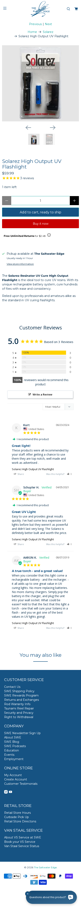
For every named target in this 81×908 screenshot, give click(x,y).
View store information (20, 263)
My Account (13, 775)
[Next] (53, 127)
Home (32, 31)
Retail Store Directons (20, 821)
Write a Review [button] (42, 394)
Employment (13, 759)
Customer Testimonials (20, 784)
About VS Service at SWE (22, 837)
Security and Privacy (18, 713)
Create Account (15, 779)
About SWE (12, 737)
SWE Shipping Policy (19, 691)
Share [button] (20, 474)
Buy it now (40, 224)
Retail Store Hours (17, 813)
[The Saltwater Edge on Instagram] (6, 792)
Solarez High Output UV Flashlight (33, 469)
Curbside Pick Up (16, 817)
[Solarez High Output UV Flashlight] (40, 83)
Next (48, 24)
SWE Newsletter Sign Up (22, 733)
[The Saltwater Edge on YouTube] (10, 792)
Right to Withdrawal (18, 717)
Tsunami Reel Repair (19, 708)
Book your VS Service (19, 842)
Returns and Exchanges (21, 700)
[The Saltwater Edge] (40, 9)
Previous (35, 24)
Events (9, 755)
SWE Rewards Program (21, 695)
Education (11, 750)
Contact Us (12, 687)
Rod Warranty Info (17, 704)
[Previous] (28, 127)
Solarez (48, 31)
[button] (69, 474)
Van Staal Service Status (21, 846)
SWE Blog (11, 742)
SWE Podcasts (15, 746)
